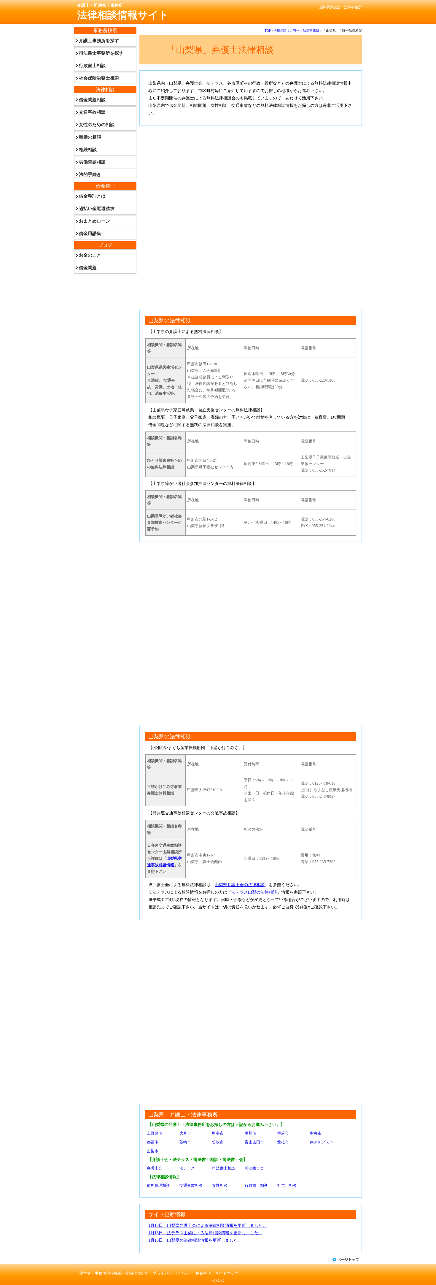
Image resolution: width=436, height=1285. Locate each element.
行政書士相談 (256, 1185)
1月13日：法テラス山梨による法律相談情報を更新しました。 (205, 1233)
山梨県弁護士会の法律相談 (240, 885)
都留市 (152, 1142)
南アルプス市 (321, 1142)
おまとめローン (94, 221)
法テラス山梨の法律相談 (254, 892)
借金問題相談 (92, 99)
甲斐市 (218, 1133)
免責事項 (203, 1273)
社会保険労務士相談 (99, 78)
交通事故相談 (191, 1185)
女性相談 (219, 1185)
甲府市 (283, 1133)
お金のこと (90, 255)
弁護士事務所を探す (99, 40)
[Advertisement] (250, 173)
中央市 (316, 1133)
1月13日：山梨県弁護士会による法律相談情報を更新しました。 (207, 1225)
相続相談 (88, 149)
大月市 (185, 1133)
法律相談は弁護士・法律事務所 (296, 30)
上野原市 (154, 1133)
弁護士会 (154, 1168)
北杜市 (283, 1142)
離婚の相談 (90, 137)
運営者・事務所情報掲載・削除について (114, 1273)
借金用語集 (90, 233)
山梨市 (152, 1151)
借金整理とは (92, 196)
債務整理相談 (158, 1185)
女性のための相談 (96, 124)
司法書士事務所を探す (101, 53)
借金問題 (88, 267)
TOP (268, 30)
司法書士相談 (223, 1168)
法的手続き (90, 174)
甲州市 (250, 1133)
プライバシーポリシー (172, 1273)
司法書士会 (254, 1168)
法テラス (187, 1168)
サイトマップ (226, 1273)
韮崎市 (185, 1142)
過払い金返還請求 (96, 208)
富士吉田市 (254, 1142)
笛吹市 (218, 1142)
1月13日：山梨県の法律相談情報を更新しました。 (195, 1240)
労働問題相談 (92, 162)
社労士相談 (287, 1185)
